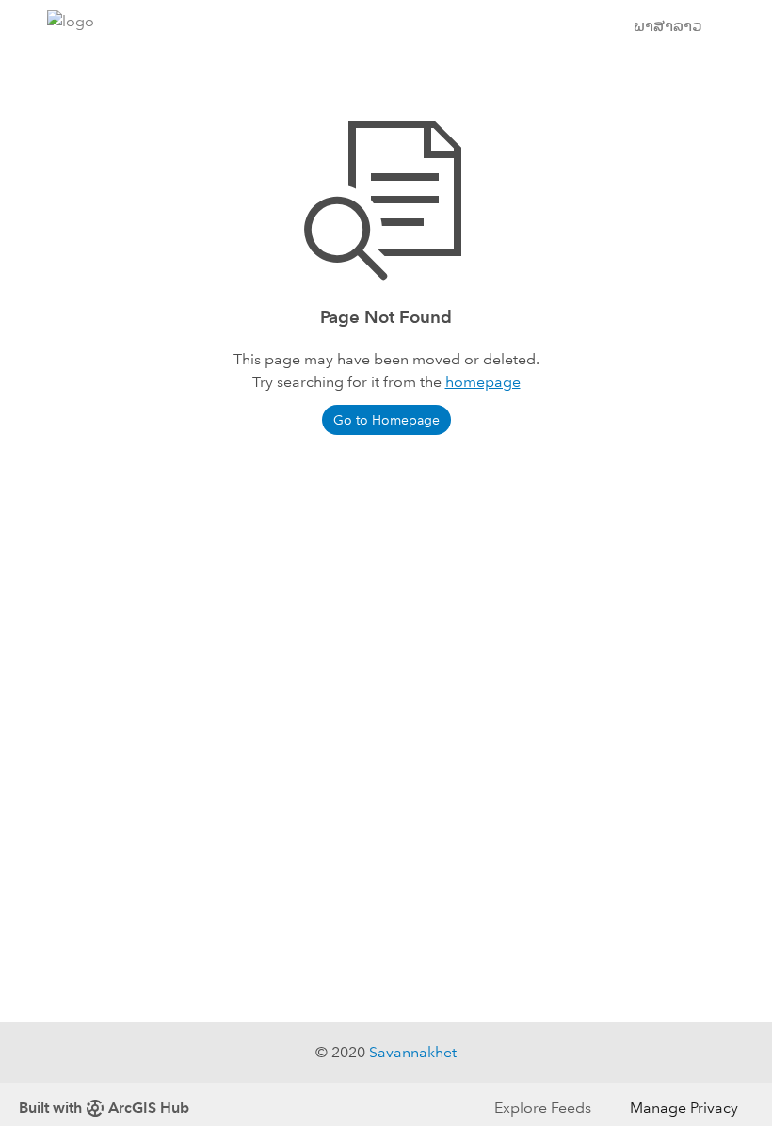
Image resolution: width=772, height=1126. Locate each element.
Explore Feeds (542, 1108)
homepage (483, 382)
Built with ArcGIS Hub (104, 1108)
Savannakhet (413, 1052)
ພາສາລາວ (668, 26)
